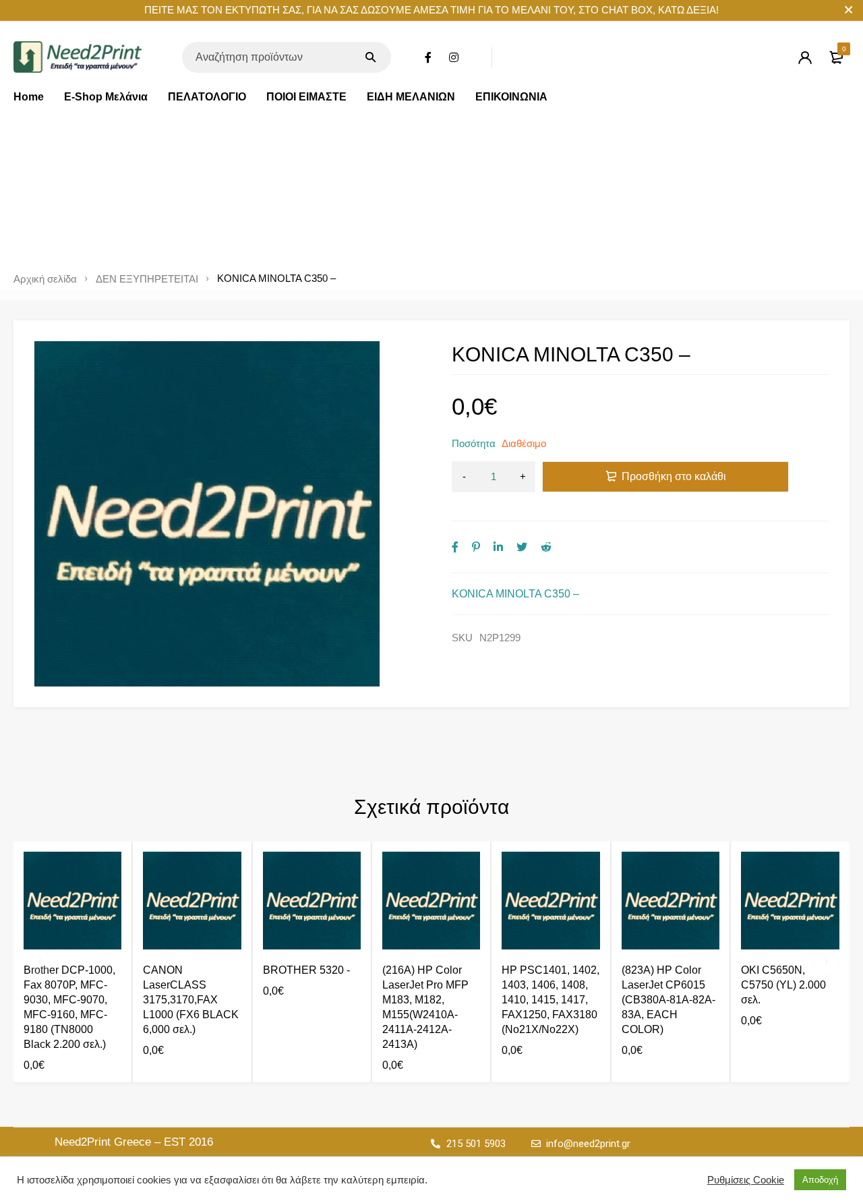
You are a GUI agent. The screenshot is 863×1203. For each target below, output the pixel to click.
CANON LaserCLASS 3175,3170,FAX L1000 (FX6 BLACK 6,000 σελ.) (191, 999)
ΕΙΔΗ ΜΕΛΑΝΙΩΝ (411, 96)
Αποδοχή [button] (820, 1180)
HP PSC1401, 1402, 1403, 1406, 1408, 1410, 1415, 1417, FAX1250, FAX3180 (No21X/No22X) (550, 999)
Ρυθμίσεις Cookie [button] (745, 1180)
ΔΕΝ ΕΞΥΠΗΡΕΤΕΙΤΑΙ (147, 279)
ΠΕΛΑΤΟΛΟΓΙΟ (207, 96)
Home (28, 96)
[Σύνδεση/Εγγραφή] (805, 57)
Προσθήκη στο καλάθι (674, 476)
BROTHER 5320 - (306, 970)
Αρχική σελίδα (45, 279)
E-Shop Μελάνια (106, 96)
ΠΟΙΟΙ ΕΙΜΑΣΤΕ (306, 96)
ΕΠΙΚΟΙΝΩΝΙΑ (511, 96)
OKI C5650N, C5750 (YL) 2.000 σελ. (783, 984)
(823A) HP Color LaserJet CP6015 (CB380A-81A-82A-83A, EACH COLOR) (668, 999)
